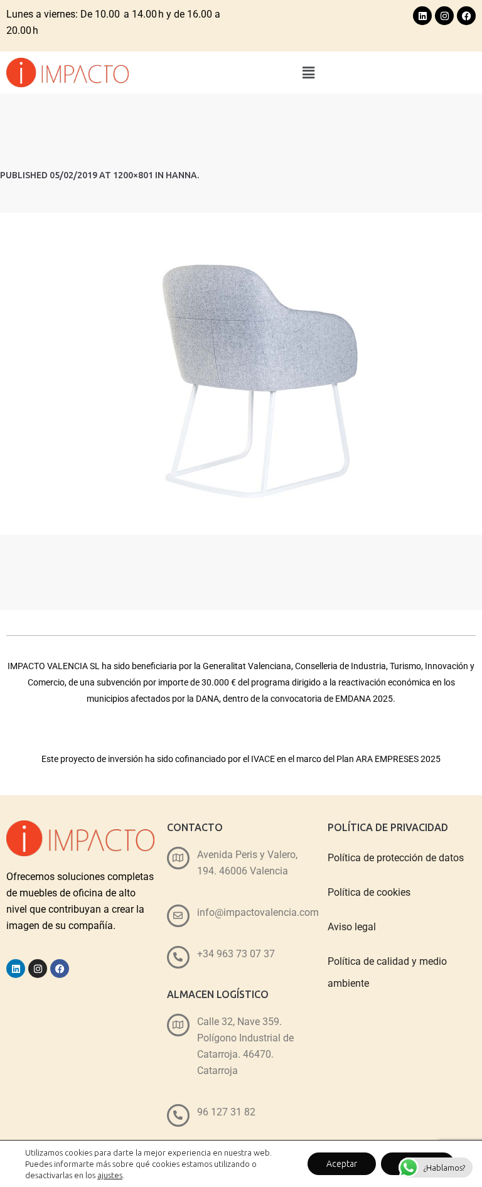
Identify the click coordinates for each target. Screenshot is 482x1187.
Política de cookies (369, 892)
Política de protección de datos (396, 858)
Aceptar (341, 1164)
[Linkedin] (422, 15)
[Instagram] (444, 15)
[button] (308, 72)
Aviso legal (352, 927)
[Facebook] (466, 15)
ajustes (109, 1175)
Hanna (181, 175)
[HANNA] (241, 374)
